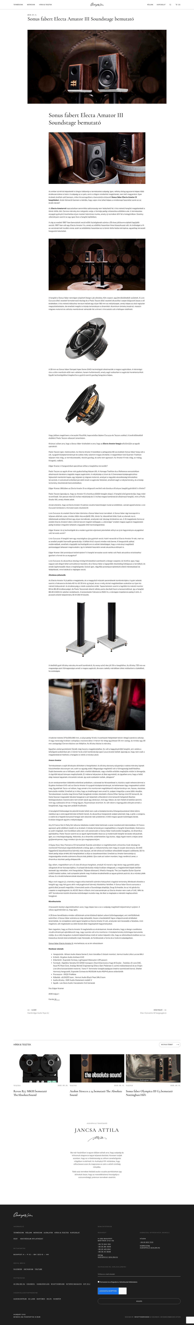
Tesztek (17, 1085)
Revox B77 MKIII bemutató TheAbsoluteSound (30, 1093)
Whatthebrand (58, 1284)
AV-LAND (31, 1299)
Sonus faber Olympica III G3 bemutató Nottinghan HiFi (149, 1093)
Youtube (38, 1269)
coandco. (31, 1284)
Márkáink (37, 1232)
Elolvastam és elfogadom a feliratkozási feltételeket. (119, 1282)
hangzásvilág (43, 1284)
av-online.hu (19, 1284)
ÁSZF (15, 1239)
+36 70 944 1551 (104, 1244)
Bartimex (41, 1299)
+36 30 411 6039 (104, 1252)
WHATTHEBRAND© (141, 1317)
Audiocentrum (20, 1299)
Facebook (17, 1269)
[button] (18, 5)
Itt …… (57, 999)
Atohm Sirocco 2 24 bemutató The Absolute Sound (96, 1093)
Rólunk (28, 1232)
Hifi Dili (86, 1284)
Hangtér (57, 1299)
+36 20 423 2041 (104, 1249)
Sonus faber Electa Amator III (61, 943)
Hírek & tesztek (61, 1232)
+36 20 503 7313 (146, 1242)
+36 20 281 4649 (104, 1246)
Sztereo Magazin (74, 1284)
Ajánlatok (48, 1232)
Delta (49, 1299)
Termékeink (18, 1232)
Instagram (28, 1269)
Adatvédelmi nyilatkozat (31, 1239)
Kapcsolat (161, 5)
